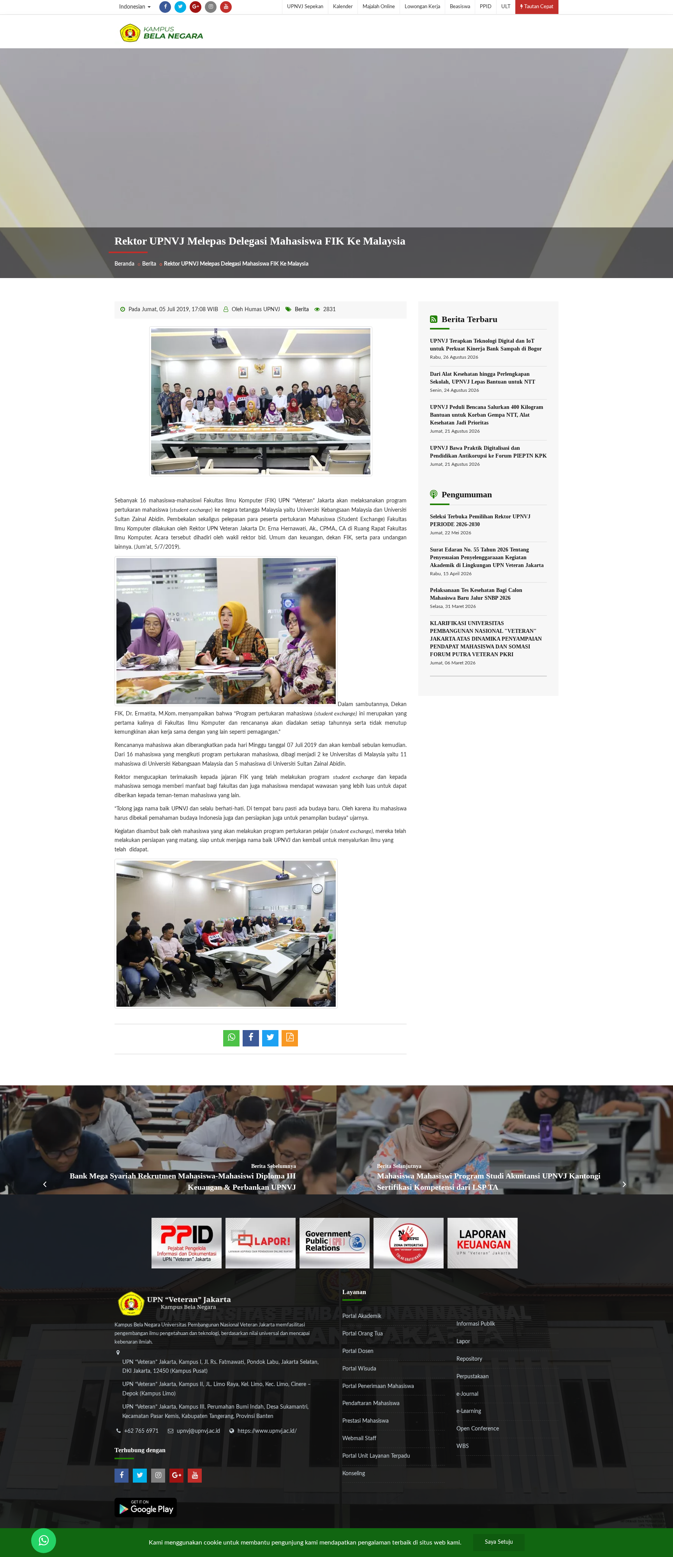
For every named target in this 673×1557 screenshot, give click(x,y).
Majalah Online (379, 6)
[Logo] (161, 32)
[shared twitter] (270, 1038)
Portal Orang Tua (362, 1334)
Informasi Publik (475, 1324)
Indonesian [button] (133, 7)
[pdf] (290, 1038)
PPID (486, 6)
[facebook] (165, 7)
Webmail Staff (359, 1438)
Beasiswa (460, 6)
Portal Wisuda (359, 1369)
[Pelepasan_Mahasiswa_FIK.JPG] (260, 401)
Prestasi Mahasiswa (365, 1421)
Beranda (124, 264)
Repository (469, 1359)
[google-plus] (195, 7)
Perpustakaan (472, 1376)
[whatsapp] (231, 1038)
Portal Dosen (357, 1351)
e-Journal (467, 1394)
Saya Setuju (499, 1542)
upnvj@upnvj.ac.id (198, 1431)
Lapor (463, 1341)
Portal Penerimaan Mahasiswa (378, 1386)
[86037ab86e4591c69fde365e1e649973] (187, 1242)
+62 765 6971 (141, 1431)
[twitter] (180, 7)
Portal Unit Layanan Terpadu (376, 1456)
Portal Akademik (361, 1316)
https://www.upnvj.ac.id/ (267, 1431)
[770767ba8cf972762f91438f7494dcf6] (482, 1242)
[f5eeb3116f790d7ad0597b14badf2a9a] (335, 1242)
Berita (149, 264)
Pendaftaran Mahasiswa (371, 1403)
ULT (506, 6)
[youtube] (226, 7)
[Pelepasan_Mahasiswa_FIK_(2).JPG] (226, 933)
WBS (462, 1446)
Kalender (343, 6)
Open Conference (477, 1429)
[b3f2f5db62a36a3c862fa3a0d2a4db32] (261, 1242)
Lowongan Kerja (422, 6)
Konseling (353, 1473)
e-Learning (468, 1411)
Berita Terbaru (468, 319)
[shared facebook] (251, 1038)
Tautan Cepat (538, 6)
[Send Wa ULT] (43, 1540)
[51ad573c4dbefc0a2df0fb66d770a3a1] (408, 1242)
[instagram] (211, 7)
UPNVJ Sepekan (305, 6)
